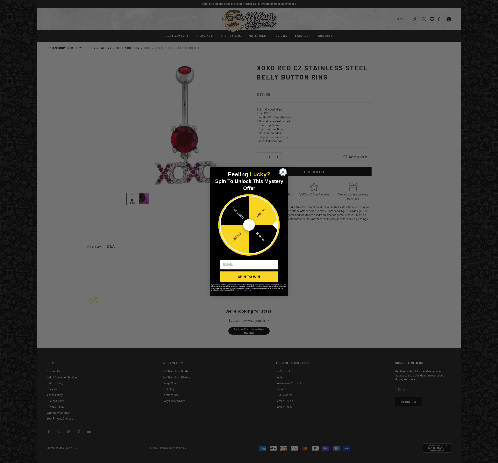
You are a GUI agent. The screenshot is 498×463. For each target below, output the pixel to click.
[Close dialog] (283, 172)
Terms (248, 290)
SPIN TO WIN (249, 276)
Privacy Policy (239, 290)
